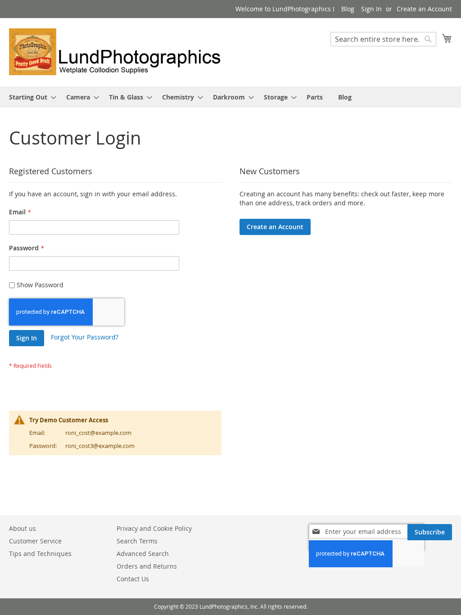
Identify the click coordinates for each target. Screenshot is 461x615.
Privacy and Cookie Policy (154, 528)
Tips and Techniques (40, 553)
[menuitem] (30, 97)
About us (22, 528)
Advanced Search (143, 553)
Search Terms (137, 541)
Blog (347, 9)
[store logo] (119, 51)
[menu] (230, 97)
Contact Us (133, 578)
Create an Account (424, 9)
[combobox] (383, 39)
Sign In (371, 9)
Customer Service (35, 541)
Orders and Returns (147, 566)
